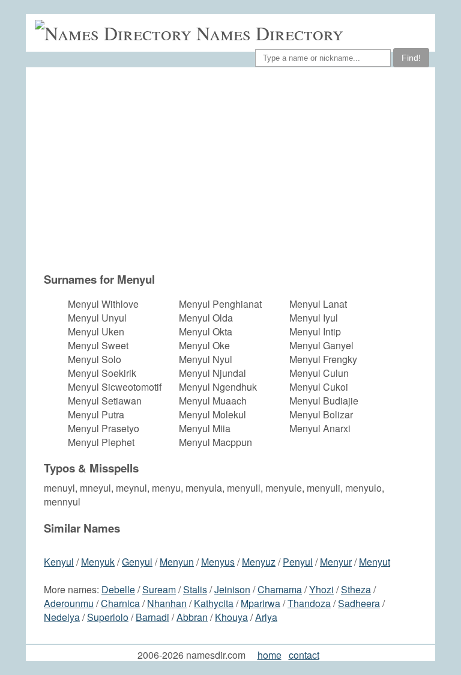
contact (304, 655)
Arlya (266, 617)
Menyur (336, 562)
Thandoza (309, 603)
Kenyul (59, 562)
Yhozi (321, 589)
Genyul (137, 562)
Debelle (118, 589)
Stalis (195, 589)
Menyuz (259, 562)
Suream (159, 589)
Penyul (298, 562)
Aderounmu (69, 603)
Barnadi (152, 617)
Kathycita (214, 603)
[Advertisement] (236, 169)
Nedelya (62, 617)
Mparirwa (260, 603)
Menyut (374, 562)
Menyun (177, 562)
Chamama (280, 589)
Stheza (356, 589)
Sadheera (359, 603)
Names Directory (269, 33)
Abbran (192, 617)
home (270, 655)
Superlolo (107, 617)
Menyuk (98, 562)
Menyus (218, 562)
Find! (411, 58)
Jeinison (232, 589)
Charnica (120, 603)
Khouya (231, 617)
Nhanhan (167, 603)
